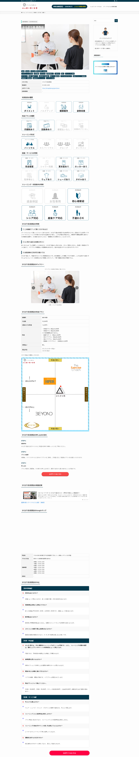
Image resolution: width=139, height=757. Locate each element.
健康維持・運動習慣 (26, 78)
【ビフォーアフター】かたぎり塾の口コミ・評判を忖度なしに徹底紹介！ (59, 493)
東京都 (27, 71)
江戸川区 (33, 71)
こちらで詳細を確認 (80, 6)
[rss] (115, 1)
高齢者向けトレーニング (39, 78)
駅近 (63, 73)
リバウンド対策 (50, 78)
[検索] (117, 1)
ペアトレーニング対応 (27, 73)
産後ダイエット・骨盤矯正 (79, 76)
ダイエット (24, 76)
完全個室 (36, 73)
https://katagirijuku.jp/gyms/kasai (50, 88)
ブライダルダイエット (66, 76)
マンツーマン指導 (70, 73)
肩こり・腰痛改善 (55, 76)
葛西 (23, 71)
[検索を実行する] (116, 20)
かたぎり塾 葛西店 (57, 305)
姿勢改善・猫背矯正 (44, 76)
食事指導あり (50, 73)
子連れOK (57, 73)
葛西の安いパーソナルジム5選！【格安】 (33, 502)
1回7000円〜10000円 (42, 71)
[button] (77, 287)
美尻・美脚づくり (33, 76)
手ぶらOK (42, 73)
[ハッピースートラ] (29, 6)
